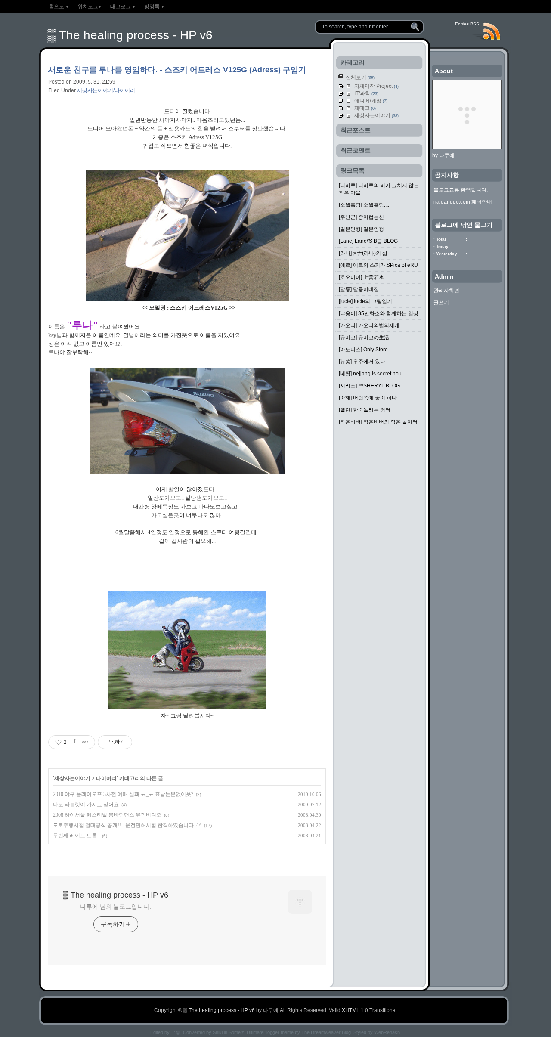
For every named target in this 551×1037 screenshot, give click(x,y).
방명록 (154, 6)
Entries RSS (467, 24)
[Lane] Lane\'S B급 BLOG (368, 241)
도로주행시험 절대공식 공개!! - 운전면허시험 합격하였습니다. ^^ (127, 825)
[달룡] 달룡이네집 (359, 289)
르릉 (175, 1032)
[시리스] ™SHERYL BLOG (369, 386)
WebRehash (387, 1032)
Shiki (218, 1032)
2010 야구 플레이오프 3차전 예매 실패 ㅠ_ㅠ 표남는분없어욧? (123, 794)
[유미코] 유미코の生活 (364, 337)
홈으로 (59, 6)
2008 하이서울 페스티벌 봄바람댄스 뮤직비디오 (107, 815)
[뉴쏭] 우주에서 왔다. (363, 362)
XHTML (350, 1010)
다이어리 (106, 778)
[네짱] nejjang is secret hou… (373, 374)
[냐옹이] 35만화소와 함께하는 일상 (378, 313)
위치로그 (89, 6)
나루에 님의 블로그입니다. (115, 906)
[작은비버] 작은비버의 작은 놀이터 (378, 422)
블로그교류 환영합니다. (460, 190)
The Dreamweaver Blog (326, 1032)
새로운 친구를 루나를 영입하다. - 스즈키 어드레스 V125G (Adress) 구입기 (177, 69)
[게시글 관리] (85, 742)
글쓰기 (441, 303)
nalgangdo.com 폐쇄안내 (462, 202)
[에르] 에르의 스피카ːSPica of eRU (378, 265)
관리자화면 (446, 291)
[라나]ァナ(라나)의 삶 (363, 253)
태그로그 (123, 6)
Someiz (236, 1032)
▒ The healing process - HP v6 (130, 35)
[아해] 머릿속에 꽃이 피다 (368, 398)
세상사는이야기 (72, 778)
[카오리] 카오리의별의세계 (369, 325)
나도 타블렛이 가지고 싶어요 (86, 805)
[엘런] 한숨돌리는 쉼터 (364, 410)
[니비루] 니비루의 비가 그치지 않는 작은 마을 (379, 189)
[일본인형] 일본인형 (361, 229)
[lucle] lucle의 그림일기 (365, 301)
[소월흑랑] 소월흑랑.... (364, 205)
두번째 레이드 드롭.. (76, 836)
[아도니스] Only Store (363, 350)
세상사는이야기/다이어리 (106, 90)
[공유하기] (74, 742)
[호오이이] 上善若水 (361, 277)
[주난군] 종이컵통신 (361, 217)
